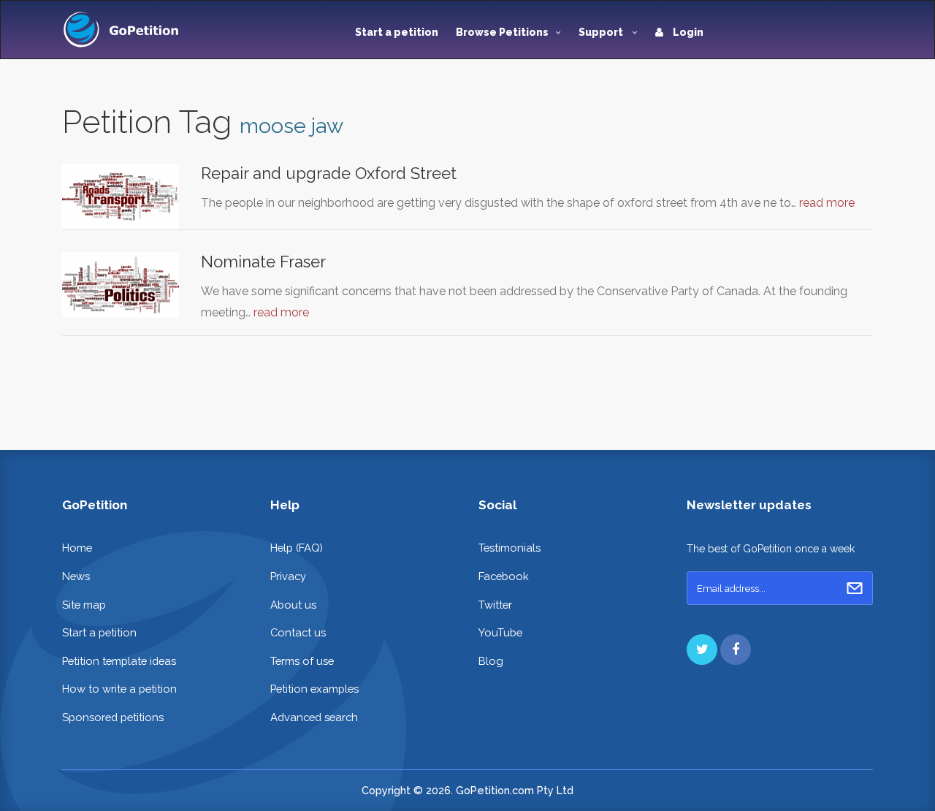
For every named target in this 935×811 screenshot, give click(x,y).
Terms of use (302, 661)
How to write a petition (119, 688)
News (76, 576)
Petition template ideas (119, 661)
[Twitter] (702, 649)
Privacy (288, 576)
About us (293, 604)
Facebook (503, 576)
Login (687, 32)
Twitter (495, 604)
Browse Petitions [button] (502, 32)
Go (855, 588)
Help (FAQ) (296, 547)
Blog (490, 661)
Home (77, 547)
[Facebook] (735, 649)
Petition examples (314, 688)
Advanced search (314, 717)
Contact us (298, 632)
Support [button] (602, 32)
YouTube (500, 632)
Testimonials (509, 547)
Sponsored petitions (113, 717)
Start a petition (396, 32)
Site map (84, 604)
